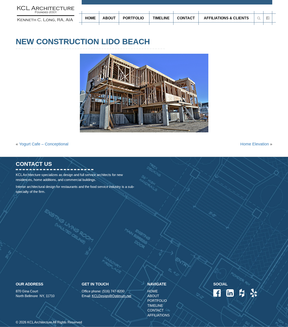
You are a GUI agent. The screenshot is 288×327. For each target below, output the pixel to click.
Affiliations (158, 315)
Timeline (161, 18)
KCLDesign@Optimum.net (111, 296)
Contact (186, 18)
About (109, 18)
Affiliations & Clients (226, 18)
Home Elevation (254, 144)
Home (90, 18)
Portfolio (133, 18)
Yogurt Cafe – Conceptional (43, 144)
